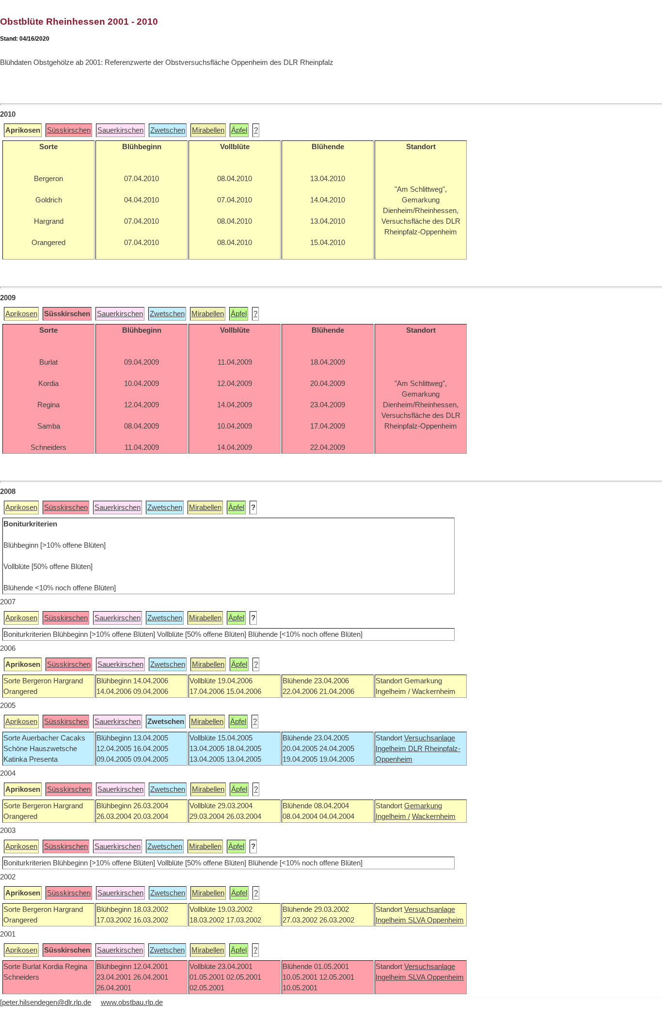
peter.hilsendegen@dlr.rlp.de (46, 1002)
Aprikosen (21, 314)
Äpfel (239, 130)
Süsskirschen (69, 130)
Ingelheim (392, 749)
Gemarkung (423, 806)
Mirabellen (208, 130)
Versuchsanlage (429, 738)
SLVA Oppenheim (436, 920)
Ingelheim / (393, 816)
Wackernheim (434, 816)
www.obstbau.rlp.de (132, 1002)
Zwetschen (167, 130)
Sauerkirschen (120, 130)
